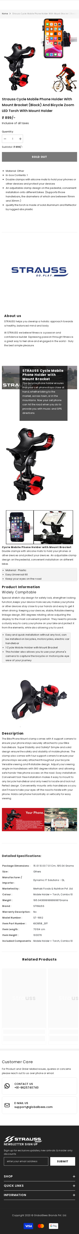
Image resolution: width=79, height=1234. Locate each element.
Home (5, 13)
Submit (62, 1161)
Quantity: (8, 131)
